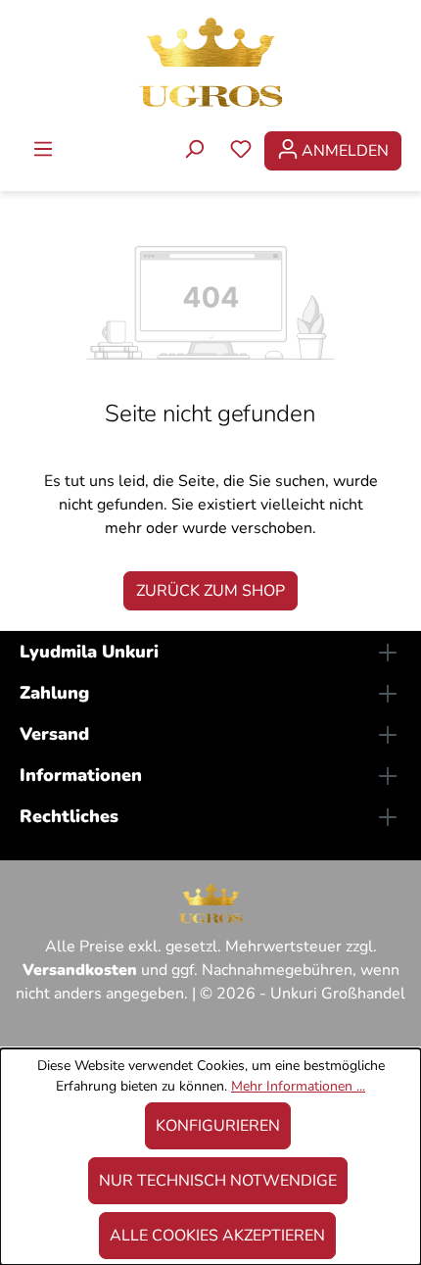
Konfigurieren (218, 1126)
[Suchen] (193, 151)
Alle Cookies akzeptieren (217, 1235)
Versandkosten (80, 970)
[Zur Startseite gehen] (210, 61)
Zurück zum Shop (210, 591)
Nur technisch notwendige (218, 1181)
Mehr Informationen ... (298, 1086)
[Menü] (43, 151)
